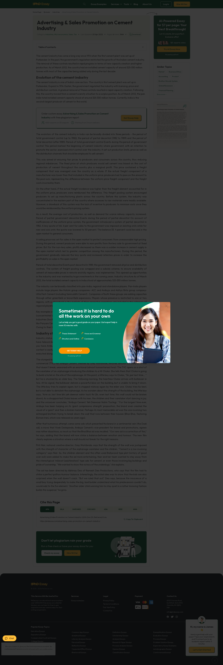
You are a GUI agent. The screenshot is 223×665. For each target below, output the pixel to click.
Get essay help (74, 351)
